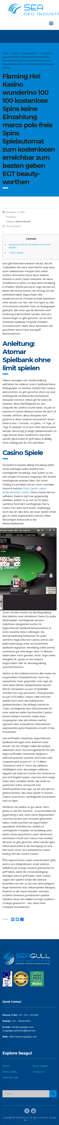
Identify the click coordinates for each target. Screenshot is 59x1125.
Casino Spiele (16, 252)
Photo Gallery (9, 1071)
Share (5, 919)
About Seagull (40, 1066)
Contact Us (39, 1071)
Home (5, 53)
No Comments (13, 226)
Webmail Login (10, 1077)
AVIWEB (31, 1119)
